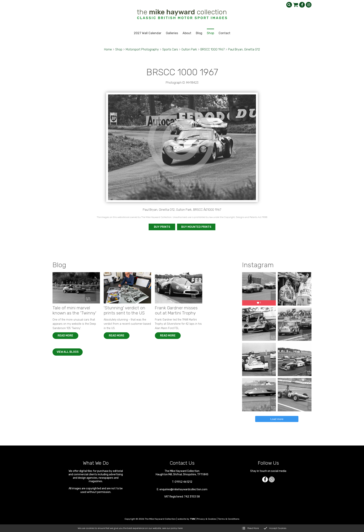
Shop (118, 49)
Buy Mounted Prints (196, 227)
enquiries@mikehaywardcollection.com (183, 489)
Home (108, 49)
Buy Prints (162, 227)
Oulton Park (189, 49)
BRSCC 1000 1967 (212, 49)
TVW (192, 519)
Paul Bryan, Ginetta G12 (244, 49)
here (180, 528)
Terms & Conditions (228, 519)
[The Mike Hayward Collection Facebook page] (302, 5)
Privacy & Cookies (206, 519)
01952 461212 (183, 481)
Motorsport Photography (142, 49)
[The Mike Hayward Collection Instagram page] (308, 5)
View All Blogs (67, 352)
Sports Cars (170, 49)
